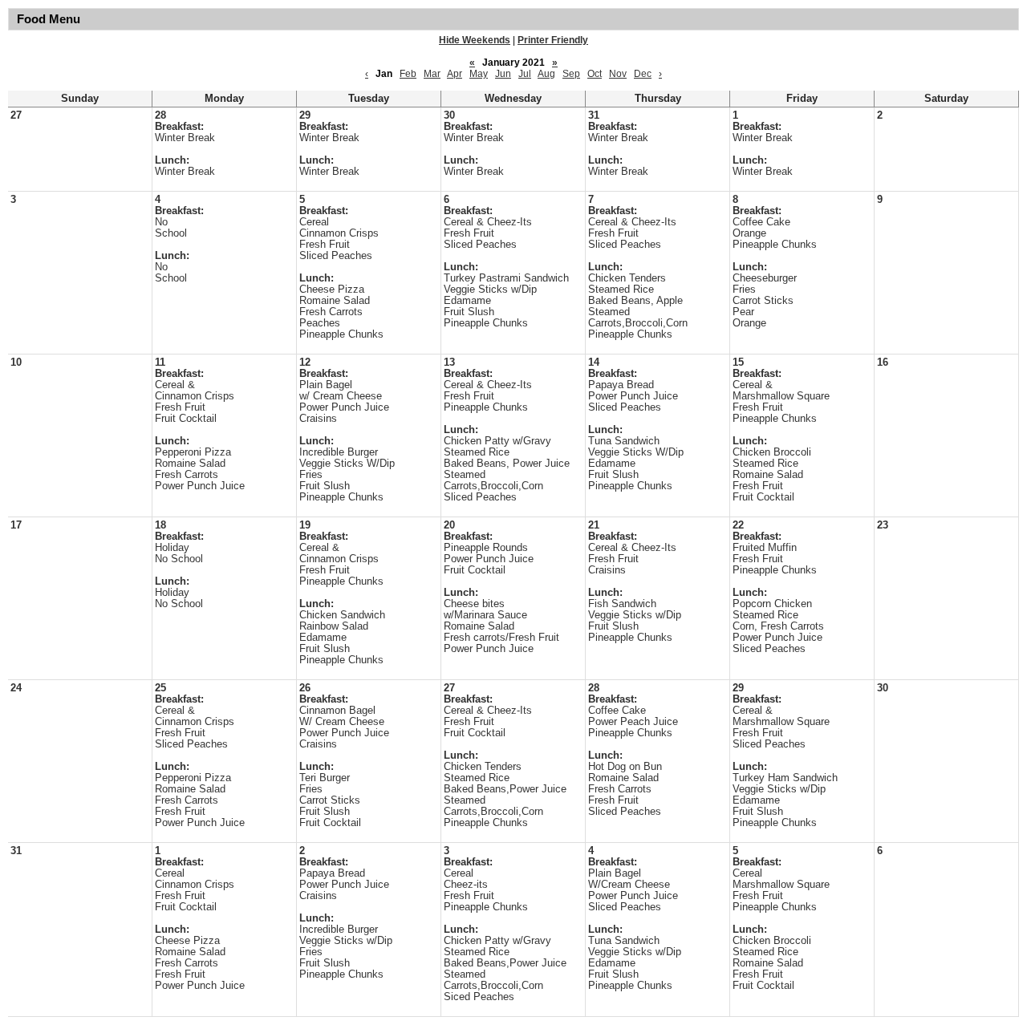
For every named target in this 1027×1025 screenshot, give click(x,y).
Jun (503, 73)
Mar (432, 73)
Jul (524, 73)
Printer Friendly (553, 40)
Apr (454, 73)
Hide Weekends (474, 40)
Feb (408, 73)
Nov (618, 73)
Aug (546, 73)
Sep (571, 73)
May (478, 73)
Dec (643, 73)
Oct (594, 73)
